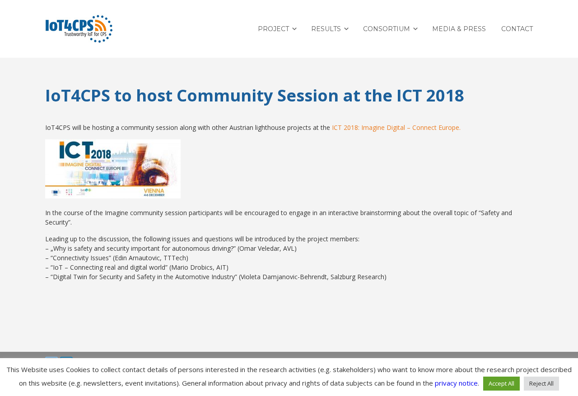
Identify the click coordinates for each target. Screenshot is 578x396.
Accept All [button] (501, 383)
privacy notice (456, 382)
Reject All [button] (541, 383)
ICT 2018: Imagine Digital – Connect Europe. (396, 127)
